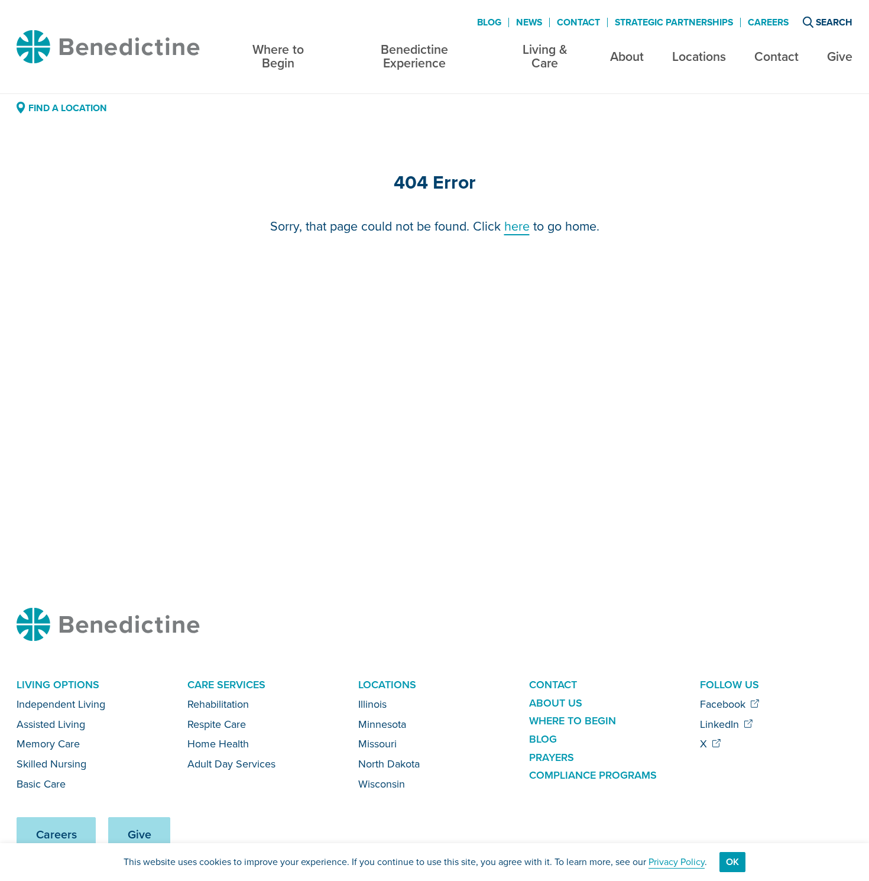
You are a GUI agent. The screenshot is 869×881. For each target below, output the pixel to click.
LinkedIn (721, 724)
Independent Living (61, 704)
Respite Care (216, 724)
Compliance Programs (593, 775)
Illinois (372, 704)
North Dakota (389, 764)
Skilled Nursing (51, 764)
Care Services (226, 684)
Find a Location (67, 108)
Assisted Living (51, 724)
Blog (489, 22)
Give (839, 56)
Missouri (377, 744)
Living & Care (545, 56)
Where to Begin (278, 56)
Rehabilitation (218, 704)
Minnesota (382, 724)
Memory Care (48, 744)
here (517, 226)
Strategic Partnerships (674, 22)
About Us (555, 703)
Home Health (218, 744)
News (529, 22)
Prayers (551, 757)
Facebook (724, 704)
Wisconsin (381, 784)
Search (834, 22)
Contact (776, 56)
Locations (699, 56)
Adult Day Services (231, 764)
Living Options (58, 684)
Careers (768, 22)
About (627, 56)
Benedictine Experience (414, 56)
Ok (732, 862)
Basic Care (41, 784)
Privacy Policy (676, 862)
